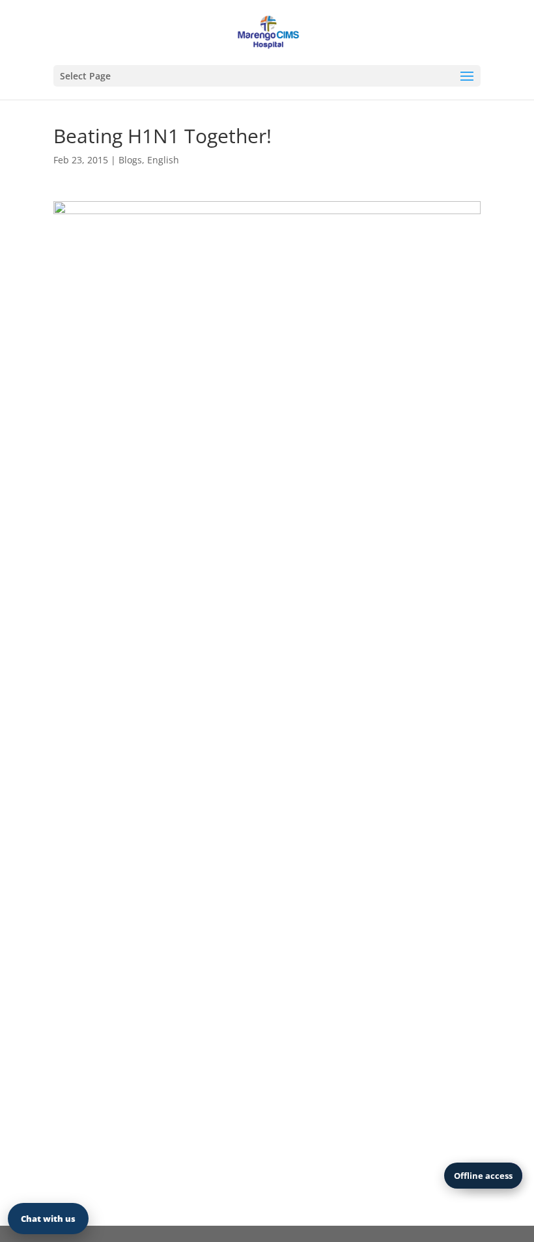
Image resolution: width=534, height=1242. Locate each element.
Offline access (483, 1175)
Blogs (130, 160)
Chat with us (48, 1218)
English (163, 160)
